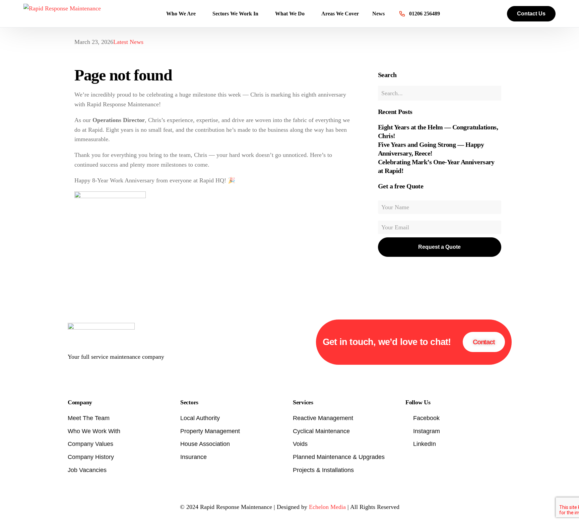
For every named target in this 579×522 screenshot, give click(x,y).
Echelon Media (327, 507)
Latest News (128, 42)
